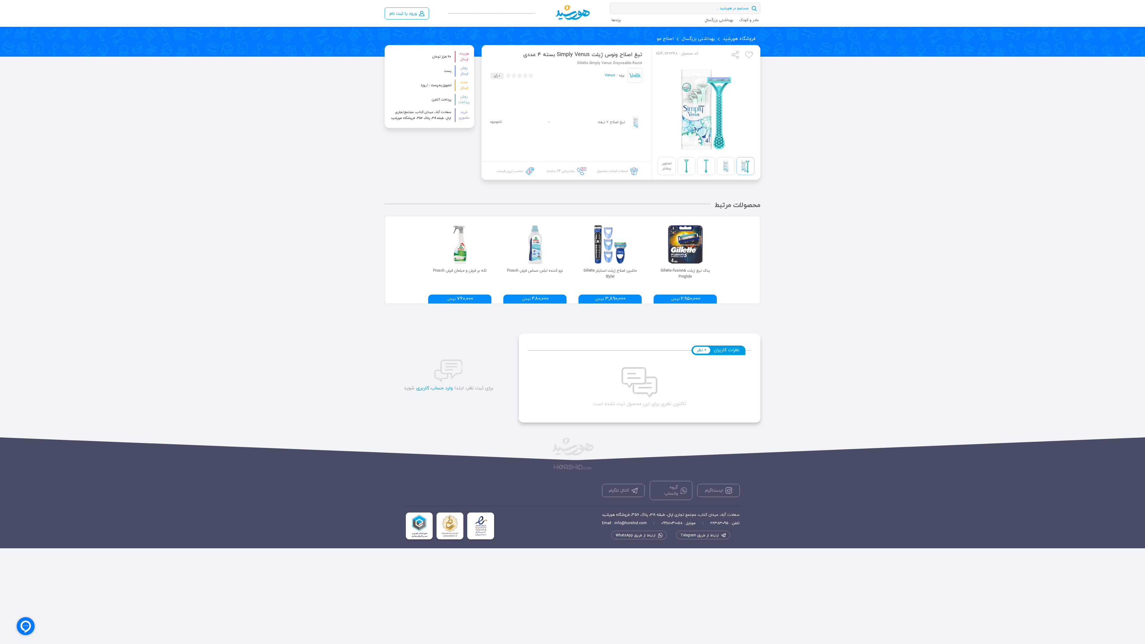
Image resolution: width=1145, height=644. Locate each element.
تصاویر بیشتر (666, 166)
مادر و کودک (749, 20)
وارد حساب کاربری (434, 388)
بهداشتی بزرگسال (719, 20)
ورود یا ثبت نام (403, 13)
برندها (616, 20)
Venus (610, 75)
